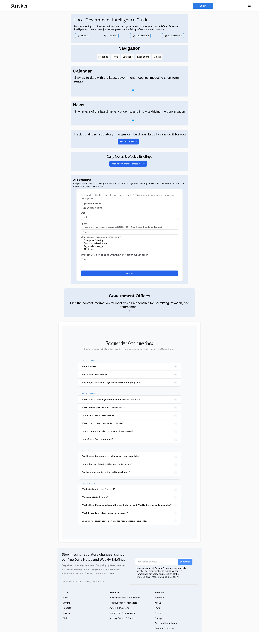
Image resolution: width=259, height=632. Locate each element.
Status (66, 622)
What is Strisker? (129, 371)
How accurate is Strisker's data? (129, 419)
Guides (66, 617)
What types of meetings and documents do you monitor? (129, 403)
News (66, 601)
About (158, 607)
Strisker (19, 5)
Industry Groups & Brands (122, 622)
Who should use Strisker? (129, 379)
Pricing (158, 617)
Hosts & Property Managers (123, 607)
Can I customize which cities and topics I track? (129, 476)
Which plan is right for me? (129, 501)
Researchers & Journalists (122, 617)
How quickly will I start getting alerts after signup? (129, 468)
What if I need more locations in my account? (129, 517)
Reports (67, 612)
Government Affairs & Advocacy (124, 601)
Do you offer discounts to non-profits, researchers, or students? (129, 525)
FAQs (157, 612)
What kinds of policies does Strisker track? (129, 411)
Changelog (160, 622)
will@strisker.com (95, 585)
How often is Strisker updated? (129, 443)
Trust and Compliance (166, 627)
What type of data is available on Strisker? (129, 427)
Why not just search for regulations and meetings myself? (129, 386)
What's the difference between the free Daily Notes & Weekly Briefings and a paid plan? (129, 509)
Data (65, 596)
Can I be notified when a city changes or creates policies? (129, 460)
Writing (66, 607)
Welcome (159, 601)
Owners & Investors (119, 612)
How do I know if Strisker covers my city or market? (129, 435)
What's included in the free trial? (129, 493)
